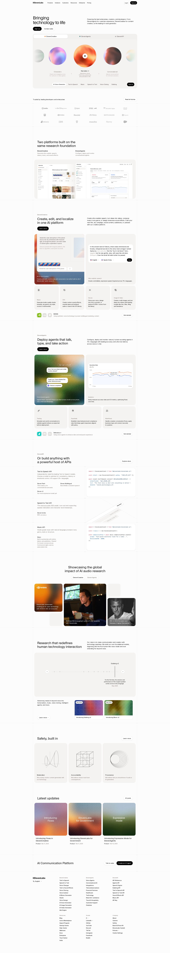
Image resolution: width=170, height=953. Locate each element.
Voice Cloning (64, 890)
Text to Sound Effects (66, 888)
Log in (126, 3)
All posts (128, 798)
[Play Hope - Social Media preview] (132, 55)
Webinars (62, 930)
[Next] (123, 671)
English (37, 881)
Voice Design (64, 900)
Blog (61, 918)
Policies (115, 930)
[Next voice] (99, 73)
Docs (61, 933)
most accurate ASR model (49, 505)
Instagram (89, 933)
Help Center (63, 928)
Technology (90, 895)
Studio (62, 898)
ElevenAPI (115, 877)
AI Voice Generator (65, 902)
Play (129, 260)
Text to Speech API (44, 471)
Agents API (116, 883)
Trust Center (63, 938)
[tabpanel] (85, 674)
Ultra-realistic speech (95, 278)
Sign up (133, 3)
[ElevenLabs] (38, 2)
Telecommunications (92, 888)
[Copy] (132, 470)
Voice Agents (90, 880)
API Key (115, 900)
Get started (127, 315)
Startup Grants (64, 925)
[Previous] (47, 671)
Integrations (90, 885)
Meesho (56, 432)
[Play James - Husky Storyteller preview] (85, 56)
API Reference (117, 880)
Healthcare (89, 893)
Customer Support (91, 902)
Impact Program (64, 923)
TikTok (88, 930)
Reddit (88, 938)
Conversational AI (91, 883)
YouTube (89, 925)
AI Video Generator (66, 907)
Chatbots (89, 905)
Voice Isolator (64, 893)
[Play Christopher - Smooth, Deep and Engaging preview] (37, 55)
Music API (41, 527)
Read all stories (130, 99)
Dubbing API (116, 888)
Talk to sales (110, 863)
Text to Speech (64, 880)
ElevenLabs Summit (119, 928)
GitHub (88, 923)
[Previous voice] (71, 73)
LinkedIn (88, 920)
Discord (88, 928)
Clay (55, 314)
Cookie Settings (118, 933)
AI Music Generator (66, 895)
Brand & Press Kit (118, 925)
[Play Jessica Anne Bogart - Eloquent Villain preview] (57, 56)
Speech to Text (64, 883)
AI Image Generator (66, 905)
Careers (115, 920)
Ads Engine (63, 910)
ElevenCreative (42, 151)
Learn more (43, 228)
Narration (84, 71)
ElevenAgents (80, 151)
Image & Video (118, 298)
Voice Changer (64, 885)
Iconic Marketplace (66, 920)
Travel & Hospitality (92, 900)
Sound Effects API (118, 895)
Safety (115, 923)
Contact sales (48, 29)
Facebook (89, 935)
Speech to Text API (44, 503)
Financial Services (92, 890)
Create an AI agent (124, 863)
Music (39, 300)
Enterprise (63, 935)
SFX (64, 300)
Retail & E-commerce (92, 898)
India (61, 940)
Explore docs (126, 461)
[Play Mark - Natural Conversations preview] (112, 56)
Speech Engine (117, 885)
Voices (90, 298)
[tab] (50, 36)
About (114, 918)
